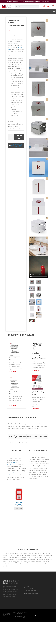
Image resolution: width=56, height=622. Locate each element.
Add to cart (19, 137)
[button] (54, 11)
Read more (19, 508)
